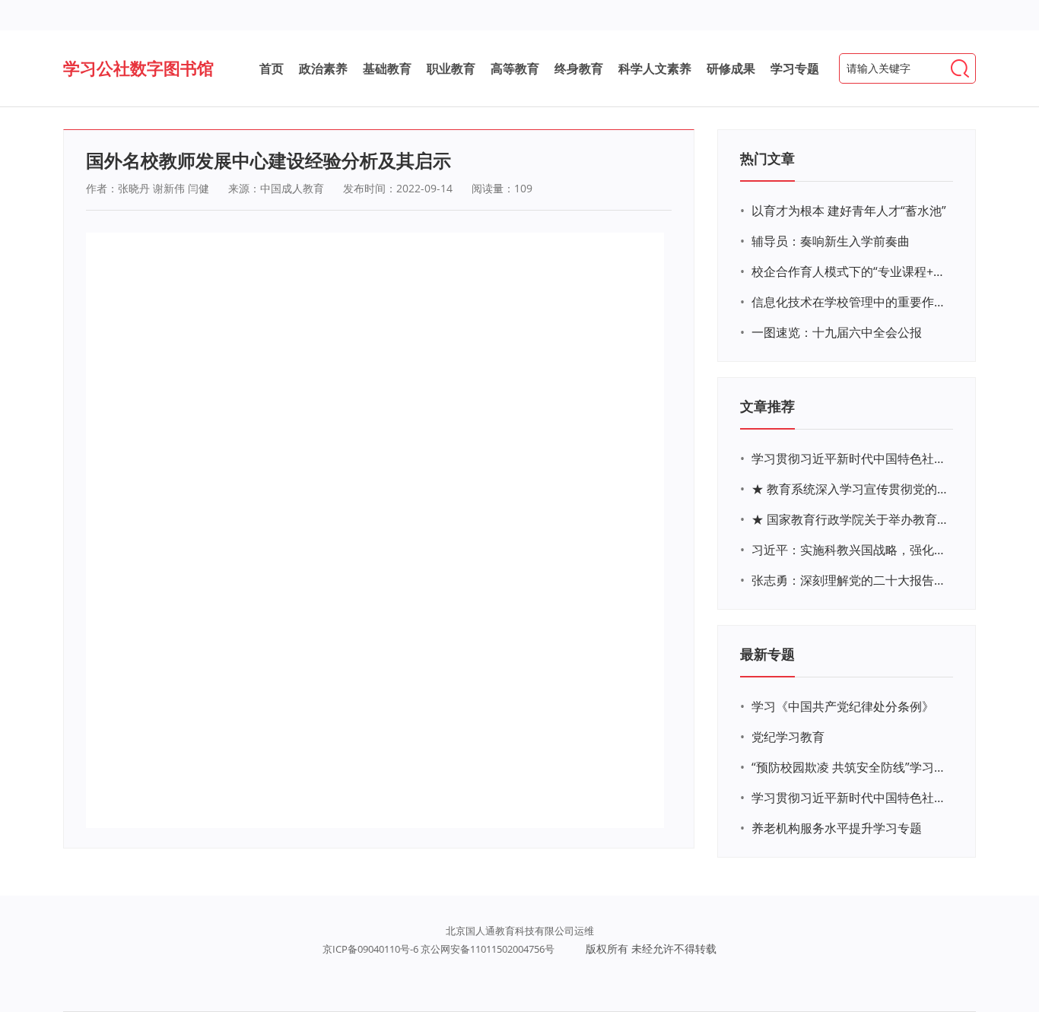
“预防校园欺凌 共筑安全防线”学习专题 (850, 767)
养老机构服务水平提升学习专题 (836, 828)
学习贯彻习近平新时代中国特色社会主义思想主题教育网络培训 (850, 458)
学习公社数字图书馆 (138, 67)
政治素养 (323, 68)
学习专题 (795, 68)
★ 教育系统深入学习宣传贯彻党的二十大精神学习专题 (850, 489)
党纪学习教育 (788, 736)
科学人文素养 (654, 68)
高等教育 (515, 68)
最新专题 (767, 654)
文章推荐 (767, 406)
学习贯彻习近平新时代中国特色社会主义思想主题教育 (850, 797)
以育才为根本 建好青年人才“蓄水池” (848, 210)
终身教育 (578, 68)
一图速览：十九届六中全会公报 (836, 332)
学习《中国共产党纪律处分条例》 (842, 706)
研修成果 (731, 68)
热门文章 (767, 158)
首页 (271, 68)
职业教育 (451, 68)
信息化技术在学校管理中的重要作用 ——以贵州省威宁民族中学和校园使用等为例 (850, 301)
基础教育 (387, 68)
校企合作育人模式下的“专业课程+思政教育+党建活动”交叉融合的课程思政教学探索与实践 (850, 271)
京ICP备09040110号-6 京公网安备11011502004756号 (438, 949)
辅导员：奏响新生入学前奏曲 (830, 241)
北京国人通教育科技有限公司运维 (520, 930)
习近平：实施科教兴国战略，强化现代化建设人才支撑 (850, 549)
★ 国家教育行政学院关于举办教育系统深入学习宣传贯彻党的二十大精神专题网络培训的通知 (850, 519)
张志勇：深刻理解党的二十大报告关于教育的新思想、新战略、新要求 (850, 580)
